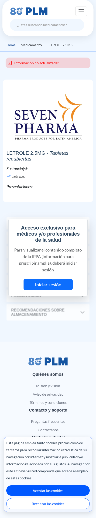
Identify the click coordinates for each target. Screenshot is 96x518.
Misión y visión (48, 385)
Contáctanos (48, 429)
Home (11, 45)
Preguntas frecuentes (48, 421)
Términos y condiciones (48, 402)
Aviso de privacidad (48, 394)
